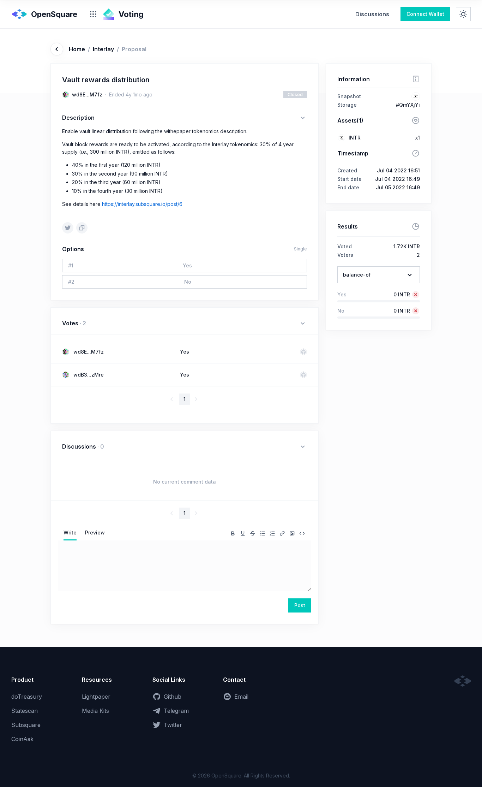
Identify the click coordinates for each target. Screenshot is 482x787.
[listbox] (378, 274)
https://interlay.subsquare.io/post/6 (142, 204)
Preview (95, 532)
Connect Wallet (425, 14)
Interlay (103, 49)
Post (299, 605)
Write (70, 532)
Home (77, 49)
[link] (372, 14)
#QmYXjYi (408, 105)
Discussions (372, 14)
